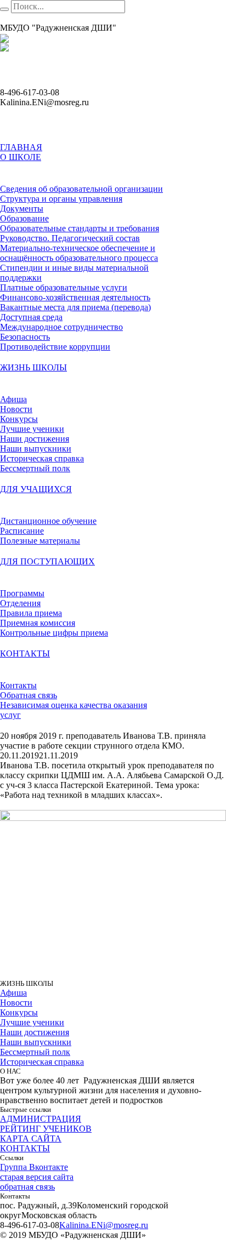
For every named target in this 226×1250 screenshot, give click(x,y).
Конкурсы (19, 1012)
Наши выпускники (35, 1042)
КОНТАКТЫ (25, 1148)
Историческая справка (42, 1061)
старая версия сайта (37, 1176)
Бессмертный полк (35, 1052)
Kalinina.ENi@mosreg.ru (103, 1225)
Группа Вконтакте (34, 1167)
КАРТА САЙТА (30, 1138)
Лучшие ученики (32, 1022)
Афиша (13, 992)
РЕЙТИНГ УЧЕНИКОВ (46, 1128)
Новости (16, 1002)
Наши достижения (34, 1032)
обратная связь (27, 1186)
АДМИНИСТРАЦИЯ (40, 1118)
